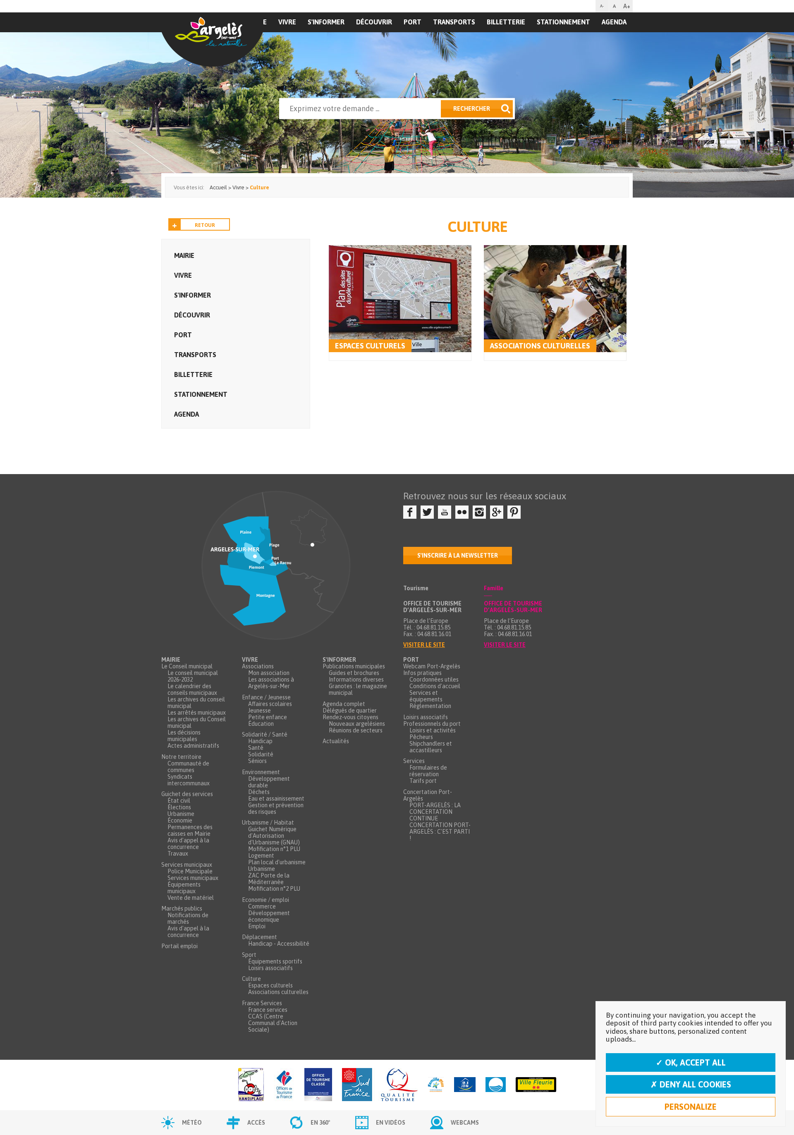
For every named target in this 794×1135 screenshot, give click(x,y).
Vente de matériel (190, 897)
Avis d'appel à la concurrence (188, 843)
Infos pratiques (422, 673)
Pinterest (514, 512)
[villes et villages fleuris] (536, 1085)
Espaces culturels (370, 345)
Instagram (479, 512)
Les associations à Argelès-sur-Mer (271, 682)
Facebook (409, 512)
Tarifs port (423, 780)
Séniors (257, 761)
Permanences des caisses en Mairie (190, 830)
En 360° (320, 1122)
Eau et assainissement (276, 798)
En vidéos (390, 1122)
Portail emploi (179, 946)
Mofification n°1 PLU (274, 849)
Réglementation (430, 706)
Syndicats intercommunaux (188, 780)
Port (412, 22)
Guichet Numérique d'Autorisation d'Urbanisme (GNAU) (274, 836)
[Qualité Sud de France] (380, 1085)
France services (267, 1009)
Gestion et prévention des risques (276, 808)
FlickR (462, 512)
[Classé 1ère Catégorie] (318, 1085)
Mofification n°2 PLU (274, 888)
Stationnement (563, 22)
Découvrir (374, 22)
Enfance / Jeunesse (266, 697)
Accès (256, 1122)
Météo (192, 1122)
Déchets (259, 792)
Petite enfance (267, 717)
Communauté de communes (188, 766)
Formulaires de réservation (428, 770)
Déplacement (259, 937)
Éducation (261, 723)
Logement (261, 855)
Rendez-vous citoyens (350, 717)
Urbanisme (180, 814)
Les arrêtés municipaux (196, 712)
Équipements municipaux (184, 887)
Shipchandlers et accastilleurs (430, 746)
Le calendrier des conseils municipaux (192, 689)
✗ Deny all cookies (691, 1084)
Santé (255, 747)
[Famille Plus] (436, 1085)
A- (602, 6)
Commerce (262, 906)
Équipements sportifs (275, 961)
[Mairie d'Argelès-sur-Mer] (212, 39)
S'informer (326, 22)
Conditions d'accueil (434, 686)
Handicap (260, 741)
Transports (454, 22)
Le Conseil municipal (187, 666)
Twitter (427, 512)
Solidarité (260, 754)
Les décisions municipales (184, 735)
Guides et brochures (354, 673)
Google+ (496, 512)
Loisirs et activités (432, 730)
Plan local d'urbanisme (277, 862)
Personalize (691, 1106)
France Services (262, 1003)
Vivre (287, 22)
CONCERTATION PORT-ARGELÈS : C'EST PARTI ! (440, 832)
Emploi (256, 926)
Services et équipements (425, 696)
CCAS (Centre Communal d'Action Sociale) (272, 1023)
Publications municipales (354, 666)
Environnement (261, 772)
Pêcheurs (421, 737)
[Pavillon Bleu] (495, 1085)
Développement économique (269, 916)
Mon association (268, 673)
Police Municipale (190, 871)
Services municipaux (186, 864)
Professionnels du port (432, 723)
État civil (178, 800)
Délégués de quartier (350, 710)
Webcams (465, 1122)
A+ (626, 6)
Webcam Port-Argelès (431, 666)
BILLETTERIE (506, 22)
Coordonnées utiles (434, 679)
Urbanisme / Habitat (268, 822)
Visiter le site (424, 644)
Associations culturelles (540, 345)
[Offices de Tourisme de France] (284, 1085)
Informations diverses (356, 679)
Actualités (336, 741)
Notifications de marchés (187, 918)
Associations (258, 666)
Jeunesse (259, 710)
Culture (251, 978)
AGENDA (614, 22)
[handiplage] (251, 1085)
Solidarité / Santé (264, 734)
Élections (179, 807)
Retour (205, 225)
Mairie (184, 255)
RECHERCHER (471, 108)
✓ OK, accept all (691, 1062)
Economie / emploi (265, 900)
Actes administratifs (193, 745)
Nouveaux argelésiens (357, 723)
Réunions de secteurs (356, 730)
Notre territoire (181, 756)
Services (414, 761)
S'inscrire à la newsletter (457, 555)
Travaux (177, 853)
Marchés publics (181, 908)
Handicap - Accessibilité (278, 943)
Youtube (444, 512)
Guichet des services (187, 794)
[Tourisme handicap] (465, 1085)
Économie (179, 820)
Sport (249, 954)
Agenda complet (344, 704)
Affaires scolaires (270, 704)
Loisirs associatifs (270, 968)
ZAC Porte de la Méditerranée (268, 878)
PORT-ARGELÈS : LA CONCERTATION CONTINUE (435, 812)
